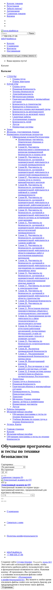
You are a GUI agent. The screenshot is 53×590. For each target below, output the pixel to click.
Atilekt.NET (47, 562)
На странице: (7, 469)
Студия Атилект (24, 562)
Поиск (31, 33)
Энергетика (18, 379)
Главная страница (15, 429)
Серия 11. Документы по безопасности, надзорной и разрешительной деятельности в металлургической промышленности (33, 227)
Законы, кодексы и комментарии (28, 401)
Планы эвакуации (21, 81)
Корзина (11, 16)
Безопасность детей (21, 122)
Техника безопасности (23, 91)
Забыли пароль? (14, 8)
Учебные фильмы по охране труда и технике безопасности (29, 420)
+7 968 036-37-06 (15, 554)
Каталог (11, 431)
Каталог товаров (15, 3)
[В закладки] (2, 501)
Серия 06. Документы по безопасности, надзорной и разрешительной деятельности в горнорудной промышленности (33, 171)
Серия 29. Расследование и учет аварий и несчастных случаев (33, 367)
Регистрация (13, 6)
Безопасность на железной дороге (28, 114)
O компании (13, 511)
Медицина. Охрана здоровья (26, 399)
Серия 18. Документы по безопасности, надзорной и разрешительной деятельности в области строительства (33, 294)
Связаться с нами (15, 522)
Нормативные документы (24, 404)
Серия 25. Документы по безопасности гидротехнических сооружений (34, 343)
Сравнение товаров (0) (12, 477)
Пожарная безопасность (23, 89)
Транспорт (17, 396)
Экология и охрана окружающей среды (31, 109)
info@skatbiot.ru (8, 38)
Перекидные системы (22, 127)
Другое (15, 124)
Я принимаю (7, 587)
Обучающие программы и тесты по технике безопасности (29, 415)
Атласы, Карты (14, 424)
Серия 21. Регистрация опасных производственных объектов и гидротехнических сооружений (33, 311)
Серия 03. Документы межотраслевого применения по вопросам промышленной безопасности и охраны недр (33, 151)
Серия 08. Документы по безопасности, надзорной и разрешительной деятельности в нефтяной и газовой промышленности (33, 190)
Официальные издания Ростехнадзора (30, 137)
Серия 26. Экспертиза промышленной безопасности (32, 349)
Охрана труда (18, 79)
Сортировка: (7, 464)
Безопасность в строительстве (26, 104)
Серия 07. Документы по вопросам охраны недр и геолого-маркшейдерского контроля (35, 179)
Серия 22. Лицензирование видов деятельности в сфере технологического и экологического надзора (34, 320)
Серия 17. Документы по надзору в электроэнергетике (34, 286)
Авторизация (13, 11)
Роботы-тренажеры (16, 409)
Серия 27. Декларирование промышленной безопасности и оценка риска (33, 356)
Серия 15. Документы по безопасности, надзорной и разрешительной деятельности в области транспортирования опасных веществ (33, 278)
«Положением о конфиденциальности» (16, 578)
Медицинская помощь (23, 96)
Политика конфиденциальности (22, 536)
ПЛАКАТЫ (12, 84)
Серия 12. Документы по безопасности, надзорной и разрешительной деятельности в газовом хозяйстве (33, 239)
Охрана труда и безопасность (26, 381)
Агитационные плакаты (24, 119)
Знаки (10, 129)
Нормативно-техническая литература (25, 134)
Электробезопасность (22, 94)
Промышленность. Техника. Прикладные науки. (26, 392)
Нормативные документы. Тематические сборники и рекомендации (31, 142)
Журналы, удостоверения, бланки (23, 132)
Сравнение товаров (16, 13)
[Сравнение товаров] (5, 501)
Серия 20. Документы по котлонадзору (30, 304)
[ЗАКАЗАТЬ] (2, 498)
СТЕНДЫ (11, 76)
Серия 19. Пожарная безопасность (34, 301)
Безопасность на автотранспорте (28, 111)
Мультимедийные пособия (19, 411)
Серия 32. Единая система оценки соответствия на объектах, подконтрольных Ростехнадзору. (34, 374)
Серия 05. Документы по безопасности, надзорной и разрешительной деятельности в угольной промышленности (33, 161)
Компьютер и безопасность (25, 106)
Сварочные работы (21, 117)
